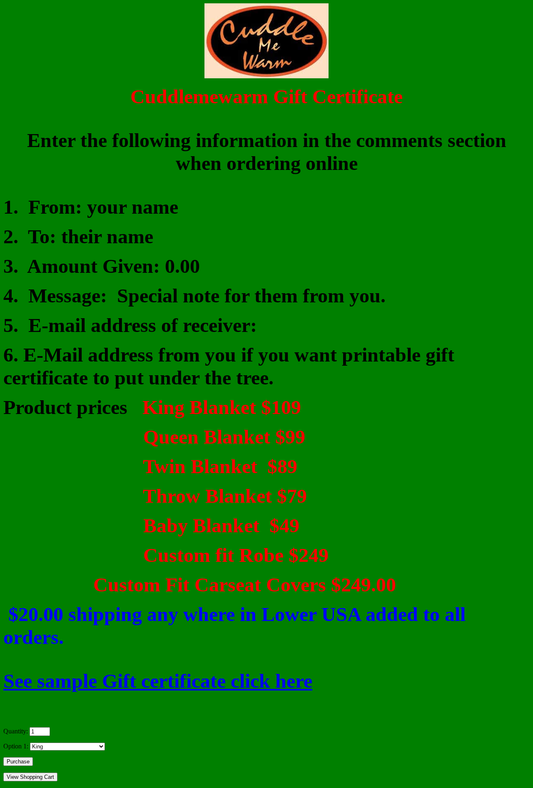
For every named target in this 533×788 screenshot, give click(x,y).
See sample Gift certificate (157, 681)
